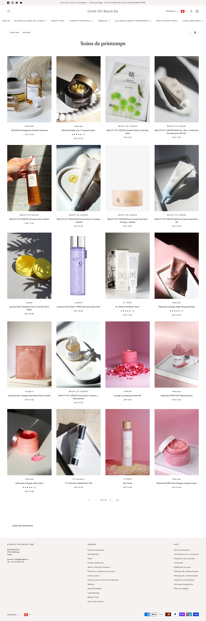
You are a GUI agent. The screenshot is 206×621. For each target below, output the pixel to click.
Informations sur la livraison (186, 554)
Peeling (91, 584)
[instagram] (12, 2)
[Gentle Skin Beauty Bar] (103, 11)
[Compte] (191, 11)
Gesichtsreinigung (96, 550)
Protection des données (184, 559)
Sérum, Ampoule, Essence (99, 567)
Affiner (26, 33)
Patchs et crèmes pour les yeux (101, 571)
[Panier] (197, 11)
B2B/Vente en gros (182, 567)
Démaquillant (93, 554)
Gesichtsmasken (95, 589)
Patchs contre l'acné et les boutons (103, 580)
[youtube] (21, 2)
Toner (90, 559)
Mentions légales (181, 589)
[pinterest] (16, 2)
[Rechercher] (9, 11)
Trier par (14, 33)
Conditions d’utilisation (184, 580)
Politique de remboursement (186, 571)
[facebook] (8, 2)
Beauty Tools (93, 597)
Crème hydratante (96, 563)
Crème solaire (94, 576)
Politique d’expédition (183, 584)
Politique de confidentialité (186, 576)
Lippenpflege (93, 593)
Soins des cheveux (96, 601)
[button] (190, 33)
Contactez (178, 563)
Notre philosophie (182, 550)
